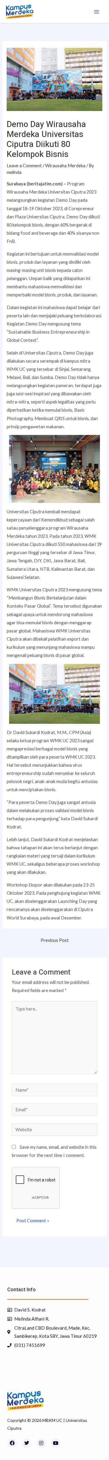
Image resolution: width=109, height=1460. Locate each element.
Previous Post (55, 940)
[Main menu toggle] (96, 11)
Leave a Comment (24, 165)
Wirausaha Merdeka (65, 165)
